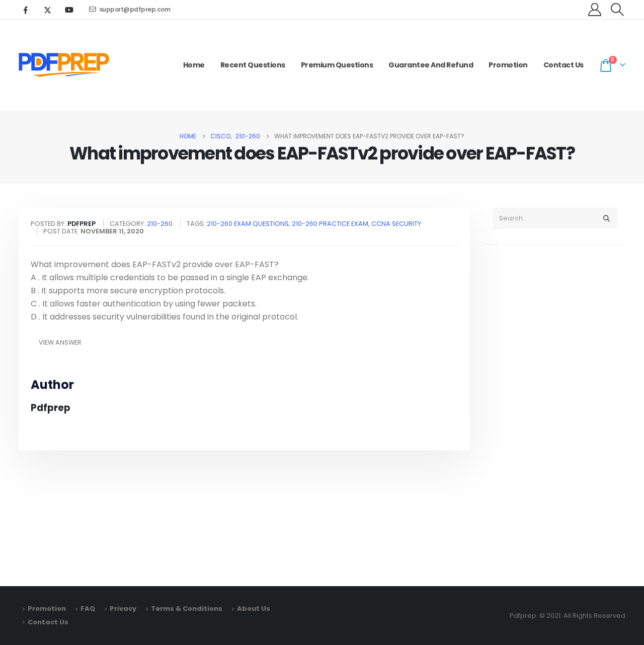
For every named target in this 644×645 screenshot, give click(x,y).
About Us (253, 608)
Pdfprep (50, 408)
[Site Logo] (64, 65)
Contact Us (563, 65)
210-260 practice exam (330, 223)
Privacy (123, 608)
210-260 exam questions (248, 223)
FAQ (87, 608)
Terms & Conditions (186, 608)
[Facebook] (26, 10)
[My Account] (595, 9)
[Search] (606, 218)
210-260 (160, 223)
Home (194, 65)
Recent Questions (252, 65)
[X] (47, 10)
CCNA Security (396, 223)
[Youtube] (69, 10)
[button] (617, 9)
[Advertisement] (555, 410)
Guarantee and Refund (430, 65)
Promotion (508, 65)
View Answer (60, 342)
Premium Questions (337, 65)
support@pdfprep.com (135, 9)
